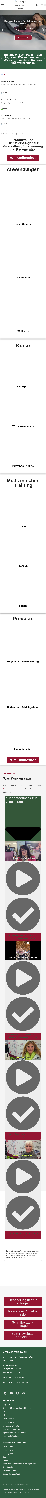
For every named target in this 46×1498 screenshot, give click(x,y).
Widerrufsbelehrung (33, 1489)
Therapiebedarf (23, 749)
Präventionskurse (23, 466)
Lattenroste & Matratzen (12, 1426)
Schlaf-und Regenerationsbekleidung (17, 1408)
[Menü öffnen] (2, 5)
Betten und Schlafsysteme (23, 707)
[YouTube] (23, 1393)
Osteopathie (23, 277)
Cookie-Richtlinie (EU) (11, 1474)
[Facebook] (5, 1393)
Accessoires (9, 1418)
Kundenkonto (8, 1447)
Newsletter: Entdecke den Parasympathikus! (19, 1464)
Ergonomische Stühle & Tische (14, 1433)
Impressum (19, 1489)
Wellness (23, 331)
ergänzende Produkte (11, 1436)
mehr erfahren (23, 37)
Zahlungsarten (8, 1454)
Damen (7, 1411)
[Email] (11, 1393)
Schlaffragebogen (9, 1467)
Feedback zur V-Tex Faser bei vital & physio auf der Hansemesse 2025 (23, 1036)
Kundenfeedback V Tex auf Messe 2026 (23, 1235)
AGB (25, 1489)
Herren (7, 1415)
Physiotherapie (23, 224)
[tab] (23, 891)
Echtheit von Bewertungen (21, 1492)
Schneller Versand (7, 81)
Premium (23, 565)
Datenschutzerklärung (9, 1489)
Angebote (6, 1405)
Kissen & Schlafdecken (11, 1429)
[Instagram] (17, 1393)
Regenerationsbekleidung (23, 661)
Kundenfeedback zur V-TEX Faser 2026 (23, 1135)
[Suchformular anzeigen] (37, 5)
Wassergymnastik (23, 426)
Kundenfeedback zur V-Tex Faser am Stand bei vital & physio (23, 937)
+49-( (16, 1377)
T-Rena (23, 605)
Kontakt (5, 1460)
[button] (2, 30)
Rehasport (23, 386)
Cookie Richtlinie (8, 1492)
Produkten (7, 789)
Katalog (5, 1457)
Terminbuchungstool (10, 1470)
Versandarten (8, 1450)
